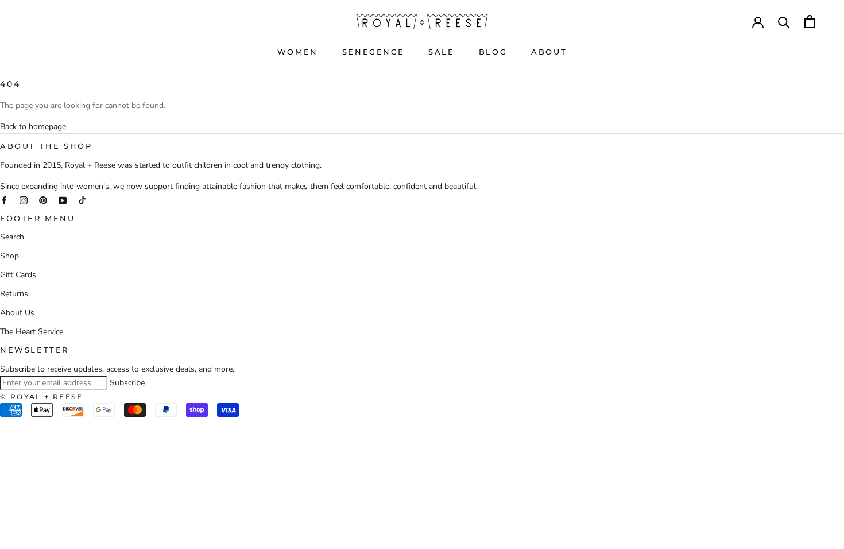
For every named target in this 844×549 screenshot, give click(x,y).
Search (12, 236)
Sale (441, 51)
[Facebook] (4, 199)
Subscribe (127, 382)
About (549, 51)
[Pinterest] (43, 199)
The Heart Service (31, 331)
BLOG (493, 51)
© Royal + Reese (41, 396)
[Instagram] (24, 199)
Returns (14, 293)
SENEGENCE (373, 51)
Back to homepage (33, 126)
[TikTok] (82, 199)
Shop (9, 255)
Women (297, 51)
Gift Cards (18, 274)
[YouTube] (63, 199)
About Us (17, 312)
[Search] (784, 22)
